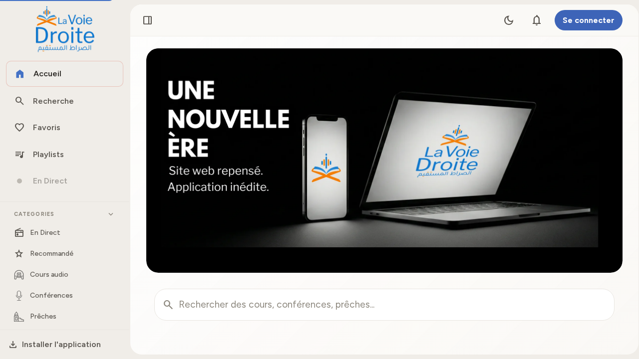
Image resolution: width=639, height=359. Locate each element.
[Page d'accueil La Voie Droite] (64, 29)
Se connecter (589, 20)
